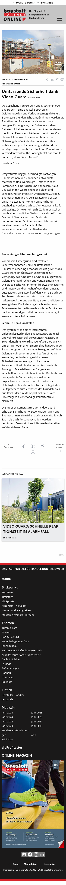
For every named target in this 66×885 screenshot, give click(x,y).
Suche (19, 3)
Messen (31, 3)
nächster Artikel (60, 446)
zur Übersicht (8, 446)
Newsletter (46, 3)
